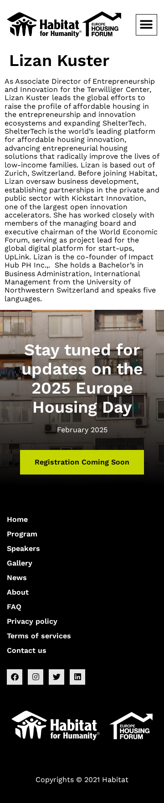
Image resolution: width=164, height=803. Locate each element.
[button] (146, 24)
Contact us (26, 650)
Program (22, 534)
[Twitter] (56, 677)
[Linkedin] (77, 677)
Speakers (23, 548)
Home (17, 519)
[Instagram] (35, 677)
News (17, 577)
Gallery (19, 563)
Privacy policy (32, 621)
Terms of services (39, 635)
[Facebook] (14, 677)
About (18, 592)
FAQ (14, 606)
